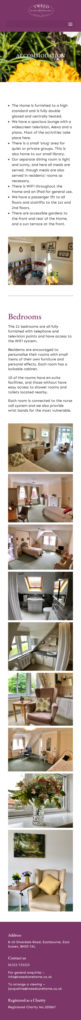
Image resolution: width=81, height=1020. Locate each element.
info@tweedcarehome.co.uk (30, 977)
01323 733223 (19, 965)
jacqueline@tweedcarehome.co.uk (35, 989)
